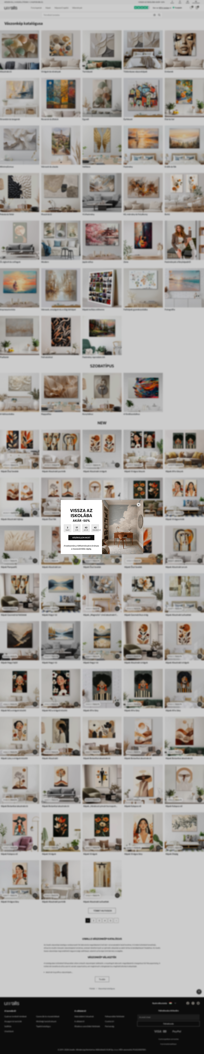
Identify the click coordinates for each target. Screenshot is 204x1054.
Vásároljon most (81, 537)
